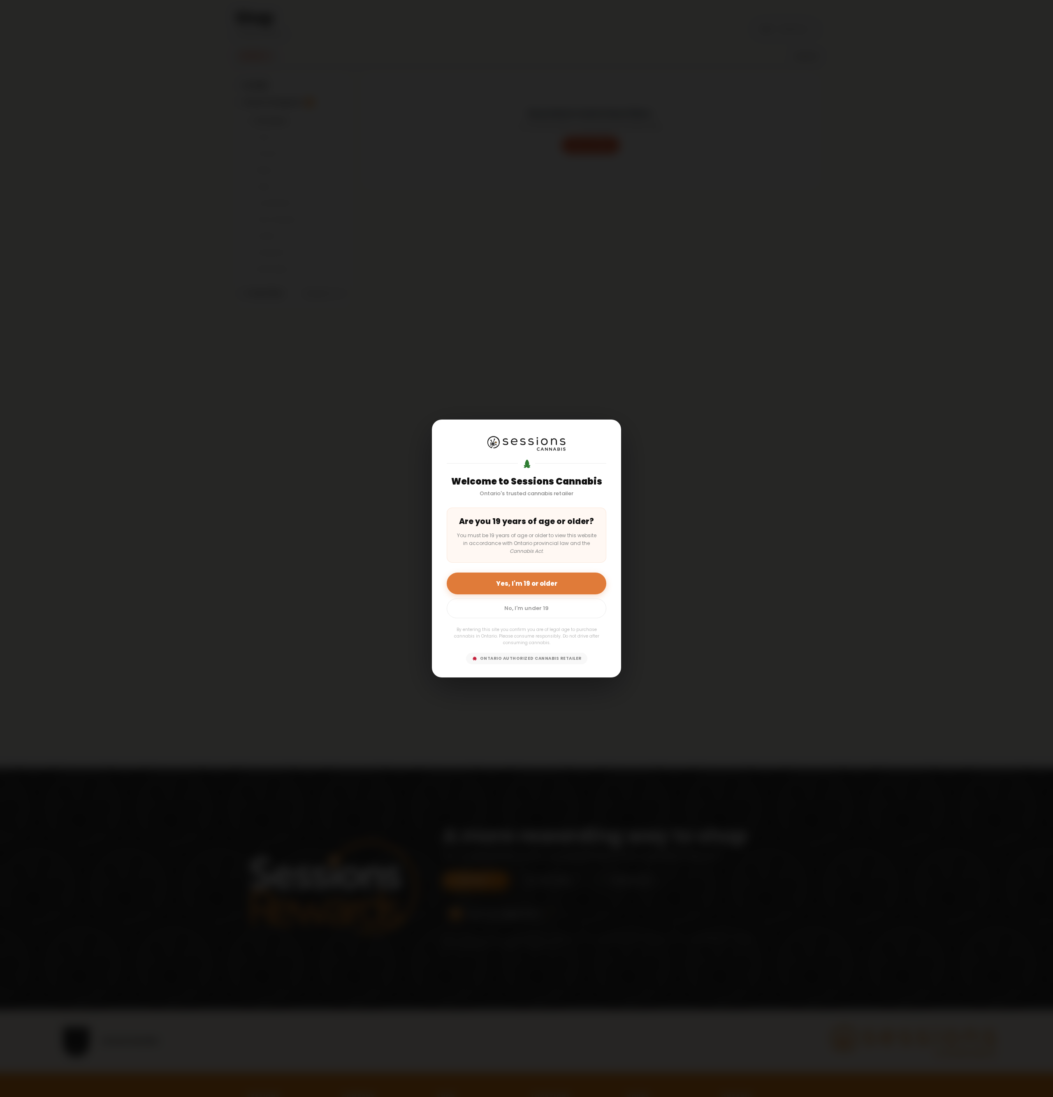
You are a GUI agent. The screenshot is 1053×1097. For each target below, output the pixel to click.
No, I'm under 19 (526, 608)
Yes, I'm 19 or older (526, 583)
